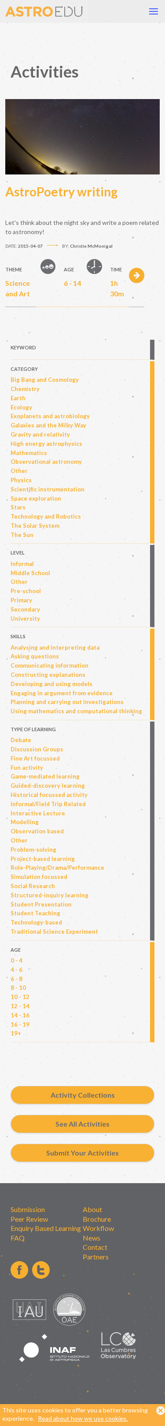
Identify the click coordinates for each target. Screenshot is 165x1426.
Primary (21, 600)
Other (19, 470)
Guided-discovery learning (48, 785)
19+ (16, 1033)
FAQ (18, 1238)
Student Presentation (41, 904)
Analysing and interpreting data (55, 647)
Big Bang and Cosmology (45, 379)
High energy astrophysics (46, 443)
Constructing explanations (48, 674)
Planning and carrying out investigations (67, 701)
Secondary (25, 609)
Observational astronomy (46, 461)
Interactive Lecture (38, 813)
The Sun (22, 534)
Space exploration (36, 498)
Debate (21, 739)
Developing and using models (51, 683)
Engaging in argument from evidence (62, 693)
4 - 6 (16, 969)
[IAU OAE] (69, 1323)
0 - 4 (16, 960)
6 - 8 (16, 978)
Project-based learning (43, 858)
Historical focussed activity (49, 794)
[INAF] (54, 1367)
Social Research (33, 885)
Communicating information (49, 665)
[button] (153, 11)
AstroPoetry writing (61, 191)
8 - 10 (18, 987)
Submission (28, 1209)
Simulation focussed (39, 876)
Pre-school (26, 590)
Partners (96, 1256)
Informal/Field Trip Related (48, 803)
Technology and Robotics (46, 516)
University (25, 618)
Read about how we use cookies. (83, 1418)
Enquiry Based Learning (46, 1228)
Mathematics (29, 452)
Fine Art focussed (35, 758)
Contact (95, 1247)
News (91, 1238)
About (92, 1209)
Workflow (98, 1228)
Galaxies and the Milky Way (48, 425)
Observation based (37, 831)
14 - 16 (20, 1015)
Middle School (30, 572)
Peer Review (29, 1219)
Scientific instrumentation (47, 489)
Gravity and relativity (40, 434)
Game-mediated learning (45, 776)
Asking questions (35, 656)
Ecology (21, 407)
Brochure (97, 1219)
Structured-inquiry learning (49, 895)
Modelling (25, 821)
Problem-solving (33, 849)
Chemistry (25, 388)
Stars (18, 507)
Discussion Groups (37, 749)
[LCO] (118, 1356)
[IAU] (31, 1323)
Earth (18, 398)
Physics (21, 480)
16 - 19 (20, 1024)
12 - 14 (20, 1006)
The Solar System (35, 525)
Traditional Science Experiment (54, 931)
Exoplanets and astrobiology (50, 416)
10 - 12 (20, 996)
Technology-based (36, 922)
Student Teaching (35, 913)
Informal (22, 563)
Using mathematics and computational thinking (76, 711)
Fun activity (27, 767)
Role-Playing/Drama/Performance (57, 867)
